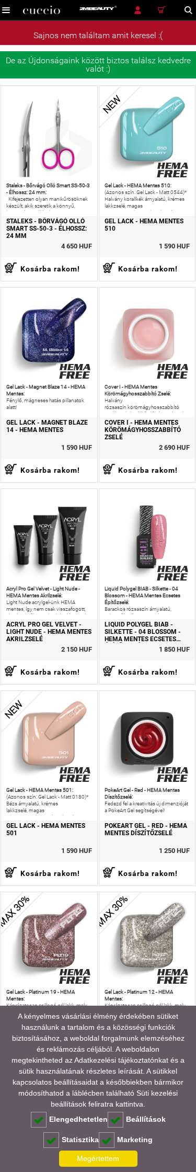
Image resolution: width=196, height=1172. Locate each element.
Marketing (135, 1139)
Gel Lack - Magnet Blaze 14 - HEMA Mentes (47, 426)
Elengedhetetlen (78, 1119)
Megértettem (98, 1158)
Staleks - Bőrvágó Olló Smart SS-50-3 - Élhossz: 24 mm (46, 229)
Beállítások (146, 1119)
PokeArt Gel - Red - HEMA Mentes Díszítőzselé (146, 829)
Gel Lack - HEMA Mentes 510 (144, 225)
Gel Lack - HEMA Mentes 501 (45, 829)
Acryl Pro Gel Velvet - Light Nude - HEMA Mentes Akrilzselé (48, 632)
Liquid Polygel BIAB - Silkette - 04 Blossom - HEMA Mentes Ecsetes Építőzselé (143, 632)
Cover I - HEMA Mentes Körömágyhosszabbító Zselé (143, 430)
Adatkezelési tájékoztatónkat (121, 1060)
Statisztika (80, 1139)
